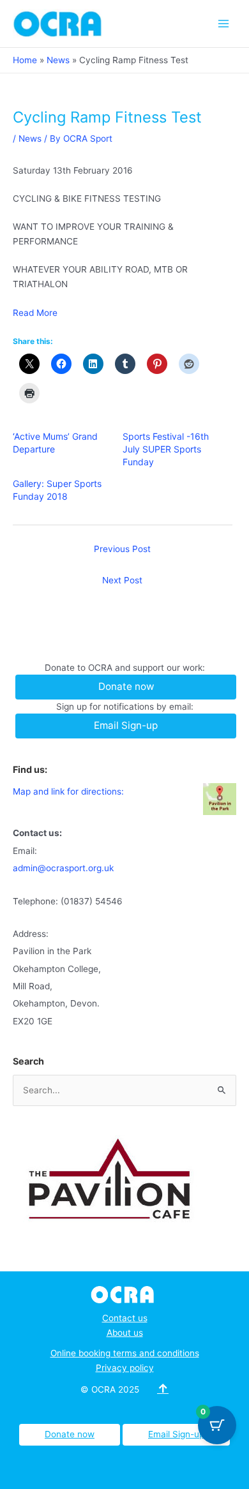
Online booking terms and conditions (124, 1353)
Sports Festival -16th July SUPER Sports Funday (166, 449)
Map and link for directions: (68, 791)
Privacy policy (125, 1368)
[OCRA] (125, 1294)
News (30, 138)
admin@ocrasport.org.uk (63, 868)
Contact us (124, 1318)
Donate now (69, 1434)
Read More (35, 313)
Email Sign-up (176, 1434)
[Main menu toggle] (223, 23)
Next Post (122, 580)
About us (125, 1333)
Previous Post (122, 549)
